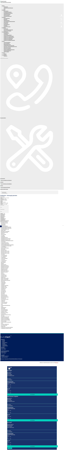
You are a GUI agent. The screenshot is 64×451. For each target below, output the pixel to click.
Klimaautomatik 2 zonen (5, 251)
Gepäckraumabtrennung (5, 243)
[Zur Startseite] (5, 2)
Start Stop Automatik (4, 299)
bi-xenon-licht (3, 313)
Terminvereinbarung (7, 42)
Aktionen (3, 343)
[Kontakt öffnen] (29, 1)
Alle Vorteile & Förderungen (8, 29)
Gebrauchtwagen (6, 20)
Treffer (1, 331)
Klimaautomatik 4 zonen (5, 253)
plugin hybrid (3, 326)
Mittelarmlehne (3, 264)
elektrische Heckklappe (5, 317)
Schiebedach (3, 283)
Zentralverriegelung (4, 310)
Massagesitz (3, 262)
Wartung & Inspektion (7, 48)
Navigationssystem (4, 268)
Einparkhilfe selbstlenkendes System (7, 240)
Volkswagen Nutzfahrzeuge (8, 7)
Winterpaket (3, 308)
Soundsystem (3, 290)
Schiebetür (3, 284)
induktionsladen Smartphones (6, 322)
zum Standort (32, 394)
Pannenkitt (3, 274)
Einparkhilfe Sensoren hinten (5, 238)
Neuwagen (5, 19)
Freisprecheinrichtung (4, 242)
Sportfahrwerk (3, 291)
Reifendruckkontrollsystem (5, 280)
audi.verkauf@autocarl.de (11, 401)
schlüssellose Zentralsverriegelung (7, 327)
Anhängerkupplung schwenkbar (6, 228)
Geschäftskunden (5, 31)
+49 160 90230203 (9, 405)
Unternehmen (4, 54)
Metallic (2, 263)
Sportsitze (3, 293)
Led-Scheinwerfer (4, 255)
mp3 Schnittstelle (4, 325)
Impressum (2, 358)
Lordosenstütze (4, 260)
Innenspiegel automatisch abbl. (6, 245)
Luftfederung (3, 261)
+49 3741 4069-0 (9, 400)
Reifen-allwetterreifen (4, 278)
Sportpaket (3, 292)
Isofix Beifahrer (3, 246)
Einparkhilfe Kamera (4, 237)
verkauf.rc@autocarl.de (10, 427)
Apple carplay (3, 230)
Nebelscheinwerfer (4, 269)
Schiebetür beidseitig (4, 285)
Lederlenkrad (3, 257)
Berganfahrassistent (4, 232)
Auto (3, 347)
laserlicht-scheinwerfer (5, 324)
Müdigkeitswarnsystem (5, 266)
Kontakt (3, 340)
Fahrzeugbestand (7, 18)
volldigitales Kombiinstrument (6, 328)
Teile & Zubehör (6, 51)
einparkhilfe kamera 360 (5, 316)
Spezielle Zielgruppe (7, 14)
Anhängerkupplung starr (5, 229)
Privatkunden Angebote (7, 12)
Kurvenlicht (3, 254)
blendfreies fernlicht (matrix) (6, 314)
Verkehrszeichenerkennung (5, 305)
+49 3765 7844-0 (9, 426)
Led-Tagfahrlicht (4, 256)
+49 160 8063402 (9, 431)
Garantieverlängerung (7, 50)
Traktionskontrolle (4, 302)
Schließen (9, 448)
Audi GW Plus (6, 22)
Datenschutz (7, 358)
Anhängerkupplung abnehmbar (6, 227)
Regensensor (3, 277)
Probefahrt (5, 25)
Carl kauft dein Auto (7, 26)
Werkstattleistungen (7, 44)
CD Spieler (3, 235)
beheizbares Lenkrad (4, 312)
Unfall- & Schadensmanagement (9, 49)
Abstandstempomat (4, 222)
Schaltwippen (3, 282)
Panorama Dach (3, 275)
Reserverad (3, 281)
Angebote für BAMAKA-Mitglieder (9, 40)
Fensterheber (3, 241)
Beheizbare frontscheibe (5, 231)
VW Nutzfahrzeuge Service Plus (9, 45)
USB (2, 304)
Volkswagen (6, 6)
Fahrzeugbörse (4, 342)
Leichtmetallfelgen (4, 258)
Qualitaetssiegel (4, 276)
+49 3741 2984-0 (9, 374)
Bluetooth (2, 233)
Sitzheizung (3, 289)
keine (2, 323)
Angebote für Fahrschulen (8, 39)
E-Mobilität (4, 27)
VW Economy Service (7, 47)
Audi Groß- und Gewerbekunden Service (10, 46)
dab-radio (2, 315)
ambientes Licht (4, 311)
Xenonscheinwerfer (4, 309)
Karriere (3, 52)
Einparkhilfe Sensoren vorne (5, 239)
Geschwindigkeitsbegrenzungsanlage (7, 244)
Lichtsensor (3, 259)
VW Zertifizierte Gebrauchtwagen (9, 21)
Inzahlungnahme (5, 345)
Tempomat (3, 301)
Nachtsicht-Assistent (4, 267)
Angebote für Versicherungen (8, 36)
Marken (3, 5)
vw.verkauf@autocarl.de (10, 375)
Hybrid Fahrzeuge (7, 24)
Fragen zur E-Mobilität (7, 30)
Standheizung (3, 298)
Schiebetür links (3, 286)
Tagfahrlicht (3, 300)
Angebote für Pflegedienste (8, 38)
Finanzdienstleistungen (7, 16)
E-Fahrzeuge (6, 23)
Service (3, 41)
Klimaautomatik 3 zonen (5, 252)
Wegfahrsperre (3, 307)
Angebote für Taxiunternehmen (9, 37)
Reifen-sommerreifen (4, 279)
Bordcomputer (3, 234)
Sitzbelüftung (3, 288)
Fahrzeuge (4, 17)
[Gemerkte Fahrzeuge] (1, 226)
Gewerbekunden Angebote (8, 13)
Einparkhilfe (3, 236)
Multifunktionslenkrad (4, 265)
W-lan (2, 306)
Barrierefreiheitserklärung (13, 358)
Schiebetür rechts (4, 287)
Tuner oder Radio (4, 303)
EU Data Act (20, 358)
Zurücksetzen (3, 329)
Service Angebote (7, 15)
